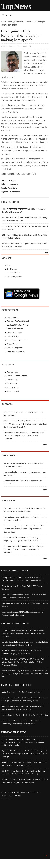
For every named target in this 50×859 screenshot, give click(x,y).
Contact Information (15, 328)
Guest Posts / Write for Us (17, 340)
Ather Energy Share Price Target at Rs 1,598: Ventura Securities (22, 587)
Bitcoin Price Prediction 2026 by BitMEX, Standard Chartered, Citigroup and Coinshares (21, 652)
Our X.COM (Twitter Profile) (17, 325)
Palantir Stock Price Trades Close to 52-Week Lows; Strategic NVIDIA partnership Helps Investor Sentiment (24, 435)
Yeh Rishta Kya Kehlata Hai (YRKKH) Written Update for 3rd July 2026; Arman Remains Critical (24, 763)
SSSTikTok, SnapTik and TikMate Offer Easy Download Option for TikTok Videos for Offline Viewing (23, 772)
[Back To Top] (46, 855)
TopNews (16, 6)
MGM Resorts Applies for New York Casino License (22, 692)
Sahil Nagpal (9, 46)
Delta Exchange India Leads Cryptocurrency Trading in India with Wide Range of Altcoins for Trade (25, 643)
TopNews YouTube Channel (18, 321)
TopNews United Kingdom (17, 376)
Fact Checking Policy (15, 348)
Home (3, 21)
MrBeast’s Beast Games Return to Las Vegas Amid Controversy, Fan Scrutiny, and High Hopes (21, 722)
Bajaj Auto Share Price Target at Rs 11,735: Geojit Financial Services (25, 604)
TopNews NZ (12, 383)
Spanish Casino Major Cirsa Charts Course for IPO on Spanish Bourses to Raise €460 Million (22, 707)
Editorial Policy (12, 336)
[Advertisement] (25, 827)
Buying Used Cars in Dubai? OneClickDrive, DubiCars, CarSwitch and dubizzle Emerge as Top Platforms (23, 579)
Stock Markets (12, 269)
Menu (8, 15)
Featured (12, 180)
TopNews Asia (12, 372)
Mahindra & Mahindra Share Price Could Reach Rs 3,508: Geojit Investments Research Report (24, 596)
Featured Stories (13, 273)
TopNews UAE (12, 379)
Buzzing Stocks (13, 387)
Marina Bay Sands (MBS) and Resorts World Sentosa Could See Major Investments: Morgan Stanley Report (24, 699)
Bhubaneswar (14, 191)
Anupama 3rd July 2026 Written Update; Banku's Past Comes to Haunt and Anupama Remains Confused (25, 781)
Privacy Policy (12, 344)
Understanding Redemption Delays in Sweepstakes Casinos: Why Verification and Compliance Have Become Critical (24, 529)
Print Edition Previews (15, 351)
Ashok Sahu (12, 188)
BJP (18, 184)
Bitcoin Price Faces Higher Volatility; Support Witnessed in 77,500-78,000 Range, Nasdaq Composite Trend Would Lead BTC (25, 674)
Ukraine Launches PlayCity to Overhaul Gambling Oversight (25, 715)
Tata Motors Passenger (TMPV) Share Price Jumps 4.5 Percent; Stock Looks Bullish (22, 613)
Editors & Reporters (14, 332)
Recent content (13, 391)
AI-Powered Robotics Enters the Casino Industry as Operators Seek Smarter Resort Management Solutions (24, 549)
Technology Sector (14, 276)
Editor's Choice (13, 317)
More (47, 252)
